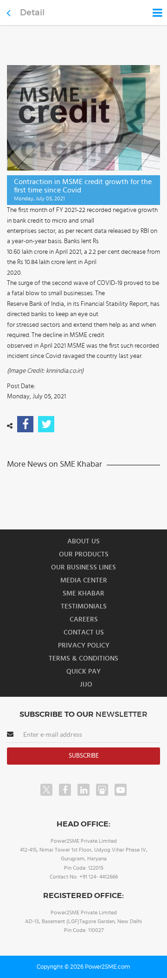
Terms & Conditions (83, 658)
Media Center (83, 580)
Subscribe (84, 756)
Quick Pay (83, 671)
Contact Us (84, 632)
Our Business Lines (83, 567)
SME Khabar (83, 593)
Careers (84, 619)
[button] (83, 489)
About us (83, 541)
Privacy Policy (83, 645)
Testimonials (84, 606)
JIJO (86, 684)
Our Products (84, 554)
